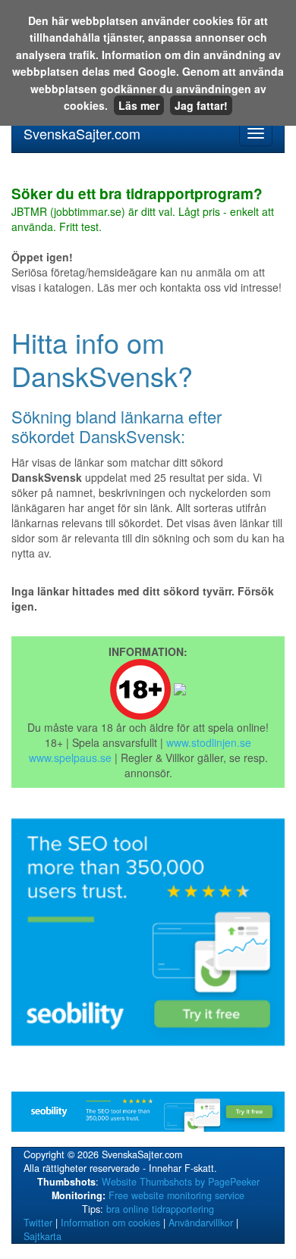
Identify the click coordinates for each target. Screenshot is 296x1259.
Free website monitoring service (176, 1195)
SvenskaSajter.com (82, 133)
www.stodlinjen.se (208, 742)
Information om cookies (110, 1222)
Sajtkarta (42, 1236)
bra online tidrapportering (160, 1209)
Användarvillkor (200, 1222)
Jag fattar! (201, 105)
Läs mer (138, 105)
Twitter (38, 1222)
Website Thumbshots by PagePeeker (181, 1182)
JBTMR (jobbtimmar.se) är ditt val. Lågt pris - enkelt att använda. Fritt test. (142, 210)
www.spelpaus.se (70, 757)
